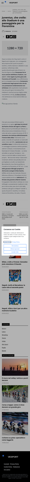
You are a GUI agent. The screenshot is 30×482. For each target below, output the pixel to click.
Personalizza (15, 246)
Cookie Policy (7, 242)
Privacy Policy (16, 242)
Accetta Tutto (15, 252)
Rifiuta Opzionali (15, 249)
